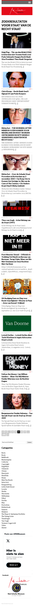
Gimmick (5, 469)
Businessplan (6, 460)
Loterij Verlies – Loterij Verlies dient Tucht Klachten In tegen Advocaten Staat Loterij (17, 337)
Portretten (5, 505)
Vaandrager (6, 519)
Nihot (4, 498)
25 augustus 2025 (8, 333)
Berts (3, 453)
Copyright (5, 464)
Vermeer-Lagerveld (9, 523)
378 (3, 435)
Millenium (5, 496)
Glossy (4, 471)
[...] (22, 67)
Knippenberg (6, 485)
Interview (5, 482)
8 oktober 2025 (7, 218)
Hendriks (5, 476)
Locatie (4, 489)
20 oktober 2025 (8, 172)
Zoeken (29, 442)
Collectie (5, 462)
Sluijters (5, 512)
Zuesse (4, 528)
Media (4, 491)
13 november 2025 (8, 50)
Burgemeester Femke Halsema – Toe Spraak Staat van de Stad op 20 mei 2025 (17, 415)
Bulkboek (5, 457)
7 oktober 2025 (7, 252)
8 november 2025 (8, 89)
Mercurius (5, 494)
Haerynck (5, 473)
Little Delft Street (8, 487)
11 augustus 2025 (8, 372)
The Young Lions (8, 516)
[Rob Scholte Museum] (17, 11)
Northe (4, 500)
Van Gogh (5, 521)
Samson (4, 510)
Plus (3, 503)
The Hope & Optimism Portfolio (13, 514)
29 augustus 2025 (8, 296)
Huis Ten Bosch (7, 480)
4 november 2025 (8, 126)
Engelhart (5, 466)
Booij (3, 455)
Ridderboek (6, 507)
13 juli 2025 (6, 411)
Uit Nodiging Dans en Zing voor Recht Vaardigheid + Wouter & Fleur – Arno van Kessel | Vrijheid (17, 300)
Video (4, 525)
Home (4, 478)
